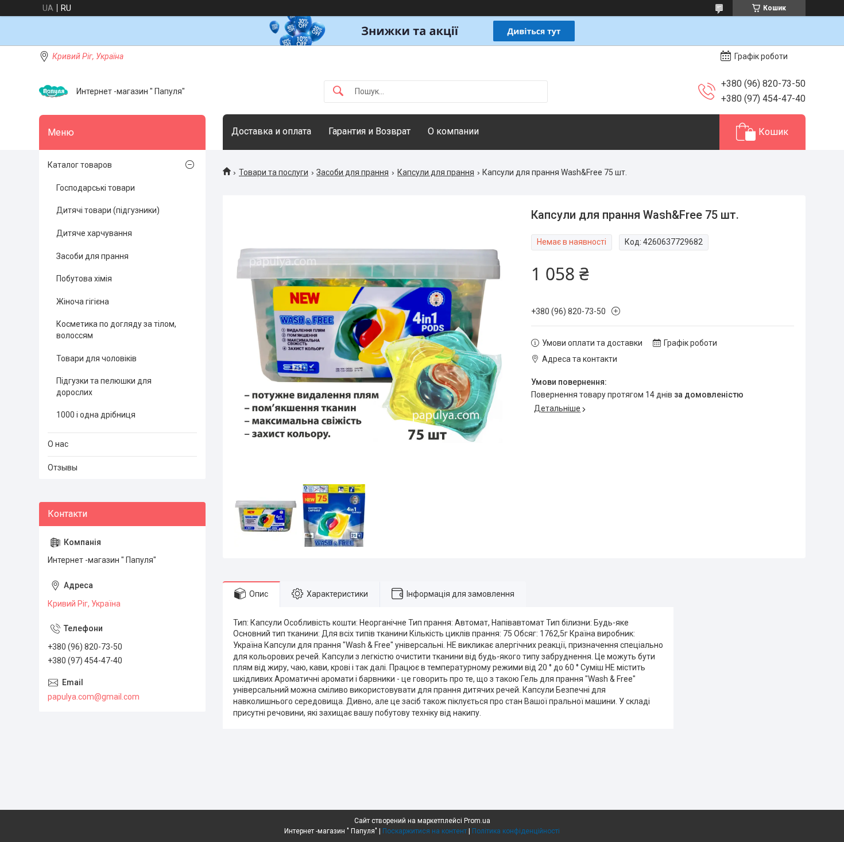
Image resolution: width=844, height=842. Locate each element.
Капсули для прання (435, 172)
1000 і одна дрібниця (95, 414)
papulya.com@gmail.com (94, 696)
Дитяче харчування (94, 233)
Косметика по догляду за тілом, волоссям (116, 329)
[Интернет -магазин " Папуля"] (53, 91)
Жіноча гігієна (82, 301)
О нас (58, 444)
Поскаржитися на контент (424, 831)
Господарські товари (95, 187)
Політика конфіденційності (516, 831)
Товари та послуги (273, 172)
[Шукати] (338, 92)
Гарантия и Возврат (369, 131)
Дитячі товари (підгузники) (108, 210)
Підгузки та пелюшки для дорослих (104, 386)
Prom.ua (477, 821)
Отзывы (63, 467)
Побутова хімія (84, 278)
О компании (453, 131)
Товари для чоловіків (96, 358)
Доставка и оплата (271, 131)
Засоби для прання (352, 172)
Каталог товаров (80, 164)
